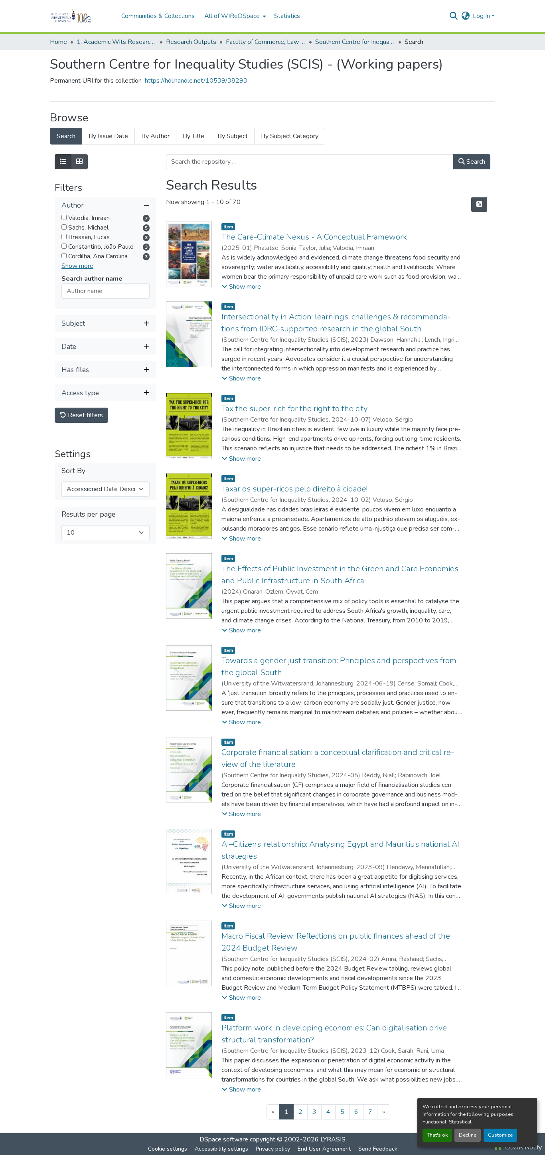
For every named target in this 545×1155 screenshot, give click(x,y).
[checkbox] (64, 217)
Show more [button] (77, 266)
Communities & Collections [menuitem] (158, 16)
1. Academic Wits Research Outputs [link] (116, 42)
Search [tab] (66, 136)
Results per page (88, 514)
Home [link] (58, 42)
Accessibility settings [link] (221, 1149)
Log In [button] (482, 16)
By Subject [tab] (232, 136)
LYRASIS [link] (333, 1139)
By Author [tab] (155, 136)
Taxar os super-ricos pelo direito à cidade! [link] (294, 488)
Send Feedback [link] (377, 1149)
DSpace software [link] (223, 1139)
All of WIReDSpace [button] (232, 16)
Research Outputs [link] (191, 42)
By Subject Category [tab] (289, 136)
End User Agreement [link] (324, 1149)
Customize (500, 1135)
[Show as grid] (79, 161)
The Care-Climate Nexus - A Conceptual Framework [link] (314, 237)
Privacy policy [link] (273, 1149)
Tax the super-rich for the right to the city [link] (294, 408)
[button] (81, 16)
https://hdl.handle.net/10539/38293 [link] (196, 80)
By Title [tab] (193, 136)
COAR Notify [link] (523, 1147)
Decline (467, 1135)
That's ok (437, 1135)
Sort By (73, 471)
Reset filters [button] (84, 415)
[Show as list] (63, 161)
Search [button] (475, 161)
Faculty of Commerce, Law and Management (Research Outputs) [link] (266, 42)
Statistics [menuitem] (287, 16)
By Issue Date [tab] (108, 136)
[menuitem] (234, 16)
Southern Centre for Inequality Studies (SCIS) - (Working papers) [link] (355, 42)
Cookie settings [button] (167, 1149)
